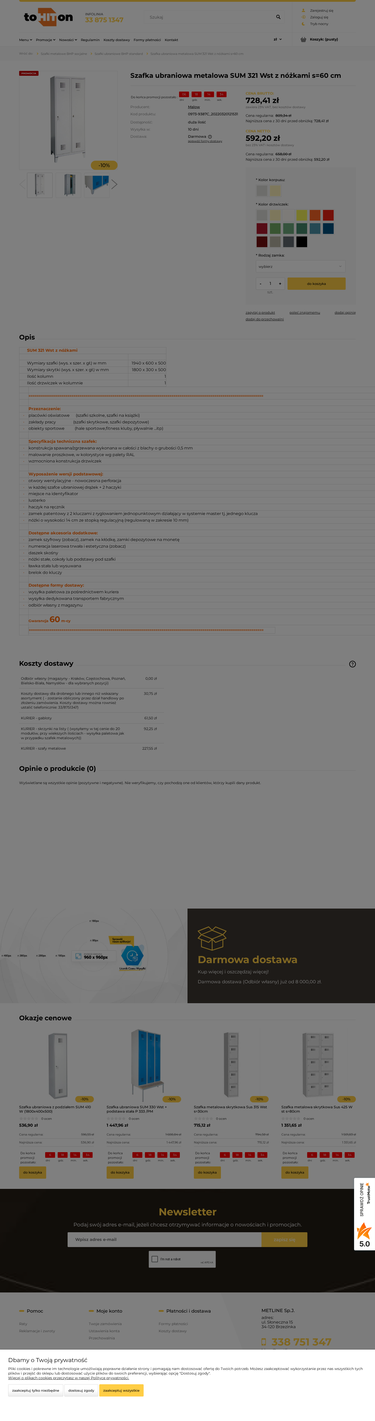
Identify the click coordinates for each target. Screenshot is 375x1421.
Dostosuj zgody (81, 1390)
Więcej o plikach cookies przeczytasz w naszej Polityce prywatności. (68, 1378)
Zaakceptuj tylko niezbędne (35, 1390)
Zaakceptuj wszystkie (121, 1390)
